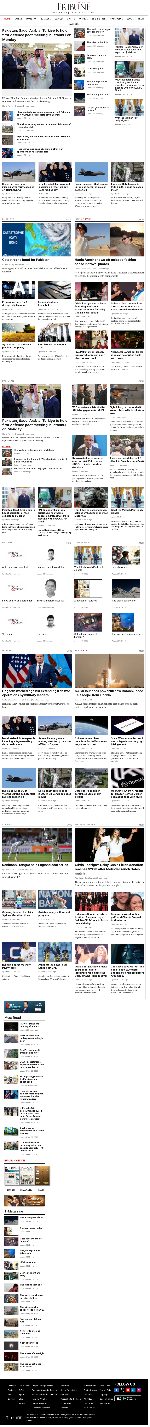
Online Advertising (68, 1390)
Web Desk (27, 700)
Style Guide (105, 1385)
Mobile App (105, 1403)
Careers (64, 1407)
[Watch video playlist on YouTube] (24, 1007)
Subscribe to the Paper (71, 1399)
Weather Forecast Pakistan (44, 1394)
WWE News (89, 1407)
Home (7, 18)
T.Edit (21, 1390)
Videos (22, 1403)
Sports (71, 18)
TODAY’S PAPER (60, 13)
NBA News (89, 1399)
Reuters (5, 700)
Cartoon (74, 24)
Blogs (130, 18)
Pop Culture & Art (82, 878)
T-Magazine (116, 18)
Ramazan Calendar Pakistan (45, 1390)
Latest (18, 18)
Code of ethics (106, 1399)
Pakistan (31, 18)
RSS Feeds (65, 1394)
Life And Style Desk (83, 269)
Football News (90, 1390)
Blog (21, 1399)
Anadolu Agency (15, 700)
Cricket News (90, 1385)
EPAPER (92, 13)
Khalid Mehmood (9, 106)
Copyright (104, 1394)
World (59, 18)
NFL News (88, 1403)
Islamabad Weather (41, 1407)
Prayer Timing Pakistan (42, 1385)
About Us (64, 1385)
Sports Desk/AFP (9, 870)
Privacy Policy (106, 1390)
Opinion (83, 18)
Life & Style (98, 18)
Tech (141, 18)
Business (46, 18)
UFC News (89, 1394)
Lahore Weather (39, 1403)
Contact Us (65, 1403)
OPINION (7, 542)
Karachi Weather (39, 1399)
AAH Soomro (7, 264)
